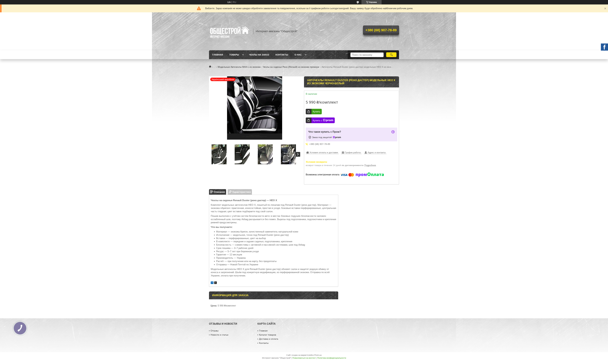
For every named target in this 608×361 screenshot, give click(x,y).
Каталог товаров (267, 334)
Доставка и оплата (268, 339)
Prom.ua (318, 355)
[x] (215, 283)
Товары (234, 54)
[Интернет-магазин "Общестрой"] (229, 31)
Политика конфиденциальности (331, 358)
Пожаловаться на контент (304, 358)
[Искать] (391, 54)
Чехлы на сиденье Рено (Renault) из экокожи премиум (291, 67)
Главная (217, 54)
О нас (298, 54)
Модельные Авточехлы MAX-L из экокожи (239, 67)
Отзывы (214, 330)
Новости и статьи (219, 334)
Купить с (317, 120)
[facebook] (212, 283)
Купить (316, 111)
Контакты (282, 54)
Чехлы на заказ (259, 54)
